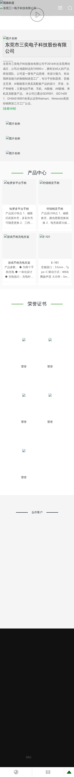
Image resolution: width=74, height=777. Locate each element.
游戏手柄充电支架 (19, 267)
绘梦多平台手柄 (19, 213)
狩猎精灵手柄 (55, 213)
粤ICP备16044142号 (13, 763)
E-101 (55, 267)
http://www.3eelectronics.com (42, 662)
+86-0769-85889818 (37, 647)
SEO (28, 761)
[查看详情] (9, 113)
